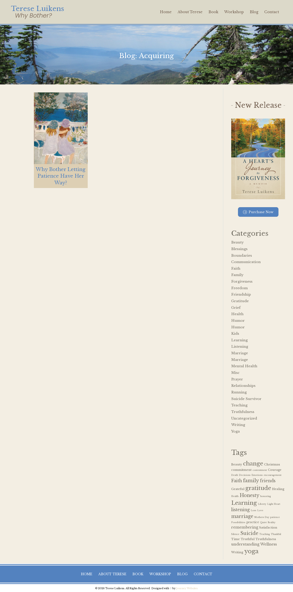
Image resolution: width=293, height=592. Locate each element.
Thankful (276, 534)
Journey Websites (187, 588)
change (253, 463)
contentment (260, 470)
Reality (271, 522)
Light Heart (273, 504)
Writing (238, 425)
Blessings (239, 249)
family (251, 480)
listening (240, 509)
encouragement (272, 475)
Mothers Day (261, 517)
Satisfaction (268, 527)
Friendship (241, 294)
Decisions (245, 475)
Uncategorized (244, 418)
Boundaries (241, 255)
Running (239, 392)
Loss (253, 510)
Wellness (268, 544)
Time (235, 539)
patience (275, 517)
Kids (235, 334)
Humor (238, 321)
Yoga (235, 431)
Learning (239, 340)
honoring (265, 496)
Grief (236, 308)
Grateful (237, 489)
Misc (235, 373)
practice (252, 522)
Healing (278, 489)
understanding (245, 544)
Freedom (239, 288)
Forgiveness (242, 281)
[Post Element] (61, 140)
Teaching (239, 405)
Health (237, 314)
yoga (251, 551)
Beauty (237, 242)
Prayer (237, 379)
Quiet (263, 522)
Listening (239, 347)
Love (260, 510)
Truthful (248, 539)
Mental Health (244, 366)
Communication (246, 262)
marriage (242, 516)
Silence (235, 534)
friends (267, 480)
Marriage (239, 353)
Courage (274, 470)
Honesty (249, 495)
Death (234, 475)
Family (237, 275)
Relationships (243, 386)
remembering (244, 527)
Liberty (262, 504)
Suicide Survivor (246, 399)
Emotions (257, 475)
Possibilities (238, 522)
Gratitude (240, 301)
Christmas (272, 464)
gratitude (258, 488)
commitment (241, 470)
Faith (235, 268)
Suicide (249, 533)
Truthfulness (242, 412)
